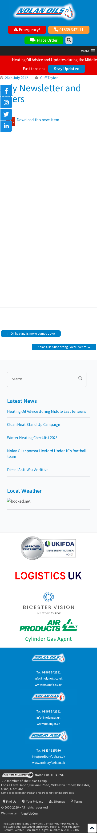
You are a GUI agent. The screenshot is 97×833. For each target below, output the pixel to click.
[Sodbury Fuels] (48, 743)
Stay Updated (66, 68)
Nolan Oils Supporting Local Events (62, 347)
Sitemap (59, 802)
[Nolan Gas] (48, 704)
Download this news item (38, 119)
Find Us (10, 802)
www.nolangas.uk (48, 724)
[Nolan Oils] (48, 665)
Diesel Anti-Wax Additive (27, 469)
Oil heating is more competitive (33, 333)
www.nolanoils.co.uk (48, 685)
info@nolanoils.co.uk (49, 679)
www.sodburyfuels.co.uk (48, 763)
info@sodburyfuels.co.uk (48, 757)
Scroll (92, 828)
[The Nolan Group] (17, 775)
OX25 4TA (16, 789)
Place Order (46, 40)
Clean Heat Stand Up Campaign (33, 424)
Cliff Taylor (49, 77)
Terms (78, 802)
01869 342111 (71, 29)
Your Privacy (34, 802)
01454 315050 (51, 751)
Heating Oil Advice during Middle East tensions (46, 411)
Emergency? (29, 29)
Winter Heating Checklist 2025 (32, 437)
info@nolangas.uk (48, 718)
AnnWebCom (30, 814)
